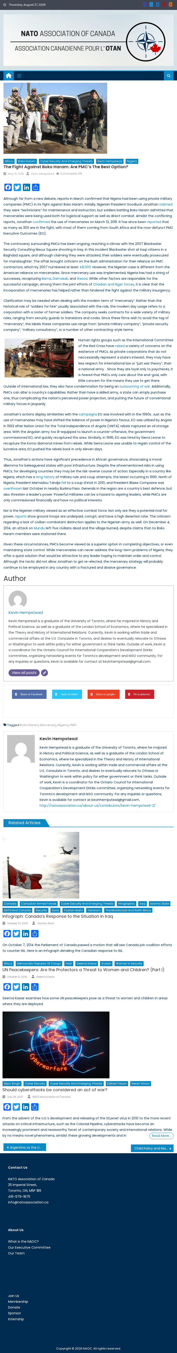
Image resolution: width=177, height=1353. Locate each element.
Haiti (69, 963)
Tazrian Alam (73, 910)
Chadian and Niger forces (113, 284)
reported (154, 222)
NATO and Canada (17, 910)
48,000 (85, 267)
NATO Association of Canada (51, 1097)
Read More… (161, 1135)
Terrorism (94, 910)
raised (120, 346)
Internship (16, 1319)
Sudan (106, 963)
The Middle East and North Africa (128, 910)
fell (63, 482)
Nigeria (132, 161)
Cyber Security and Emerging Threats (66, 161)
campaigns (88, 414)
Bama (46, 278)
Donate (14, 1307)
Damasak (60, 278)
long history (45, 477)
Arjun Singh (12, 1083)
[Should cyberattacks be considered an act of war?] (88, 1045)
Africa (9, 161)
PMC (73, 725)
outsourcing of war (135, 386)
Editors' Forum (117, 1083)
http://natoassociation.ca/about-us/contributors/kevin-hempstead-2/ (98, 805)
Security (41, 910)
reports (21, 516)
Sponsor (14, 1313)
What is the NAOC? (23, 1241)
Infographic (126, 904)
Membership (18, 1301)
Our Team (16, 1253)
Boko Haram (26, 161)
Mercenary (48, 725)
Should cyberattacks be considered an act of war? (55, 1090)
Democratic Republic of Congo (39, 963)
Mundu (39, 528)
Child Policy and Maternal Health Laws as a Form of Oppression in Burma (154, 1148)
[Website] (44, 672)
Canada (10, 904)
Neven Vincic (141, 1083)
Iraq (142, 904)
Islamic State (159, 904)
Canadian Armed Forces (38, 904)
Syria (55, 910)
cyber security (35, 1083)
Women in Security (129, 963)
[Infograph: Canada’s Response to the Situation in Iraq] (88, 865)
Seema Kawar (87, 963)
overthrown (12, 488)
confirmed (41, 222)
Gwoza (82, 278)
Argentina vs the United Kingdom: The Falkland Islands (28, 1147)
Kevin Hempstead (109, 161)
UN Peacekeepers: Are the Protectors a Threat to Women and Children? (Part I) (84, 970)
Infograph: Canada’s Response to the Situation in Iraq (58, 916)
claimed (165, 204)
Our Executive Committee (29, 1247)
